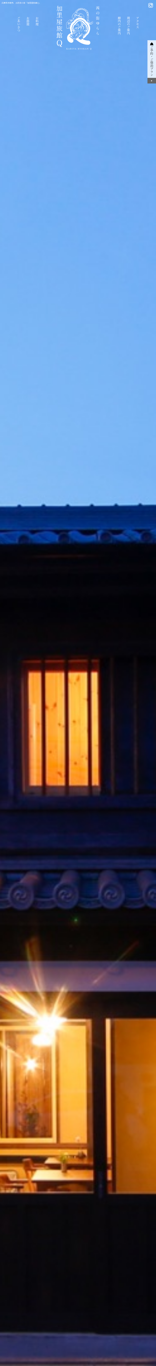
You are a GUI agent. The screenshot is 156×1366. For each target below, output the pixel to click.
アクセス (137, 22)
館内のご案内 (119, 25)
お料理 (37, 21)
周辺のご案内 (128, 25)
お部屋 (28, 21)
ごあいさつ (18, 24)
